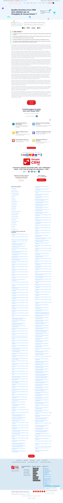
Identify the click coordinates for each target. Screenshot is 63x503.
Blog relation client (19, 460)
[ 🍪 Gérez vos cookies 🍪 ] (31, 498)
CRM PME (16, 492)
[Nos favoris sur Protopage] (38, 491)
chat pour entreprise (35, 473)
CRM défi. (13, 198)
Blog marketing (26, 460)
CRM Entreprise (43, 11)
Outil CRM (13, 226)
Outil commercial (14, 224)
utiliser (24, 76)
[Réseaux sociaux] (53, 3)
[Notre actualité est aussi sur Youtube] (40, 491)
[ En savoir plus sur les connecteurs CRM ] (31, 157)
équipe (30, 86)
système (31, 59)
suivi (49, 71)
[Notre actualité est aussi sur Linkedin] (36, 491)
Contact (57, 0)
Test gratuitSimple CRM (31, 456)
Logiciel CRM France (26, 469)
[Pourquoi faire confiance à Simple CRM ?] (28, 28)
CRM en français (14, 203)
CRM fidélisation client (15, 201)
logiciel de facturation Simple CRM (36, 480)
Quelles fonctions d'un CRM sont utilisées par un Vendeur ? (44, 446)
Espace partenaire (44, 0)
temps (30, 56)
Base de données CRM (15, 191)
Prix (22, 492)
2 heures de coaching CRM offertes (41, 180)
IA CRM (37, 468)
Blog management (32, 460)
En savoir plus (21, 180)
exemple (49, 53)
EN (59, 0)
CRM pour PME (14, 206)
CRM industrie (46, 468)
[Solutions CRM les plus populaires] (33, 28)
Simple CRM (42, 10)
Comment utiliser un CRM (27, 475)
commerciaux (45, 126)
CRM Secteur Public (47, 479)
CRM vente (13, 209)
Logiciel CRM (47, 10)
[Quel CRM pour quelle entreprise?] (24, 28)
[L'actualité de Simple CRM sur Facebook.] (42, 491)
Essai (26, 492)
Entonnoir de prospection (47, 480)
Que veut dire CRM (14, 229)
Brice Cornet (17, 22)
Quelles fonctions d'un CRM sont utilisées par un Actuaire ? (20, 239)
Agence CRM (14, 188)
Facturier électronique (15, 216)
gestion (23, 47)
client (42, 48)
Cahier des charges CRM (15, 193)
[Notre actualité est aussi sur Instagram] (44, 491)
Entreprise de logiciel (15, 214)
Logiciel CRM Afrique (26, 472)
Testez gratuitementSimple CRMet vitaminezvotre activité (31, 102)
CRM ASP (13, 196)
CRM (31, 22)
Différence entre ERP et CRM (16, 211)
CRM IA (20, 492)
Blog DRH (38, 460)
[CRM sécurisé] (39, 28)
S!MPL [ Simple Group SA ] (19, 491)
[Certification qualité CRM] (31, 171)
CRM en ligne (34, 475)
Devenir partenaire (51, 0)
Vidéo (24, 492)
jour (24, 87)
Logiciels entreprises (15, 221)
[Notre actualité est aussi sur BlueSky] (34, 491)
